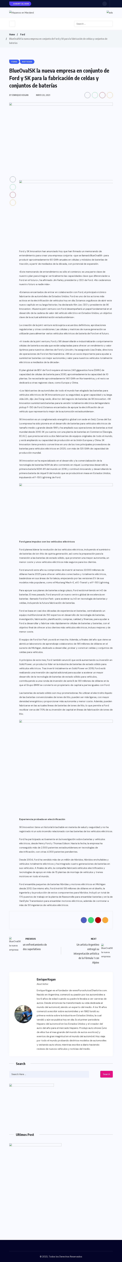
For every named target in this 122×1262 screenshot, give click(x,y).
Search (106, 1074)
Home (12, 34)
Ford (22, 34)
